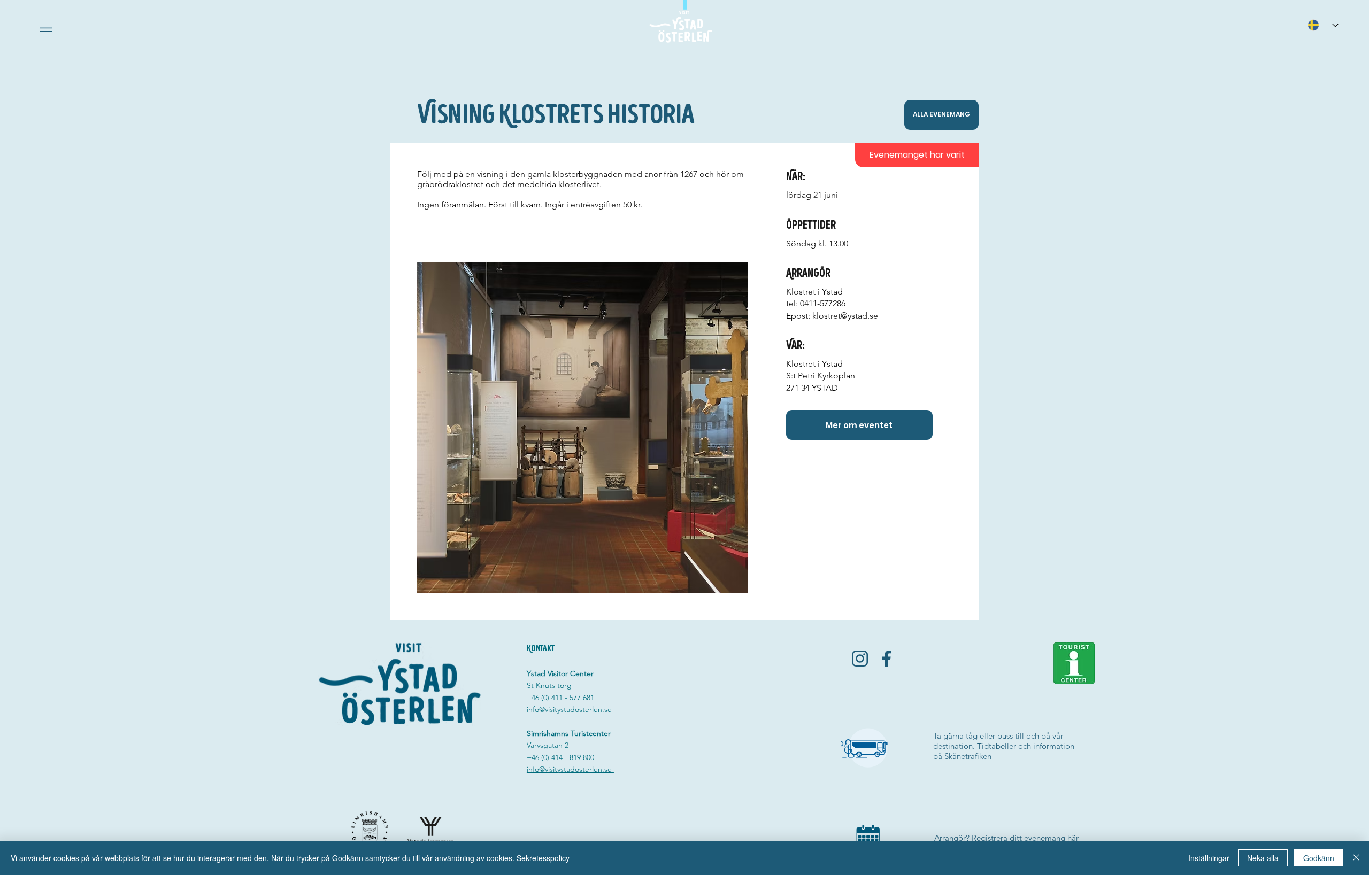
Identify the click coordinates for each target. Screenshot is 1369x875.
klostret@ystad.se (845, 316)
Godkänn (1318, 858)
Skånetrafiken (967, 756)
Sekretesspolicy (543, 858)
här (1073, 838)
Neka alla (1263, 858)
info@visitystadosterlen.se (570, 709)
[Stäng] (1356, 857)
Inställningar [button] (1208, 858)
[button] (46, 30)
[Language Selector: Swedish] (1323, 25)
